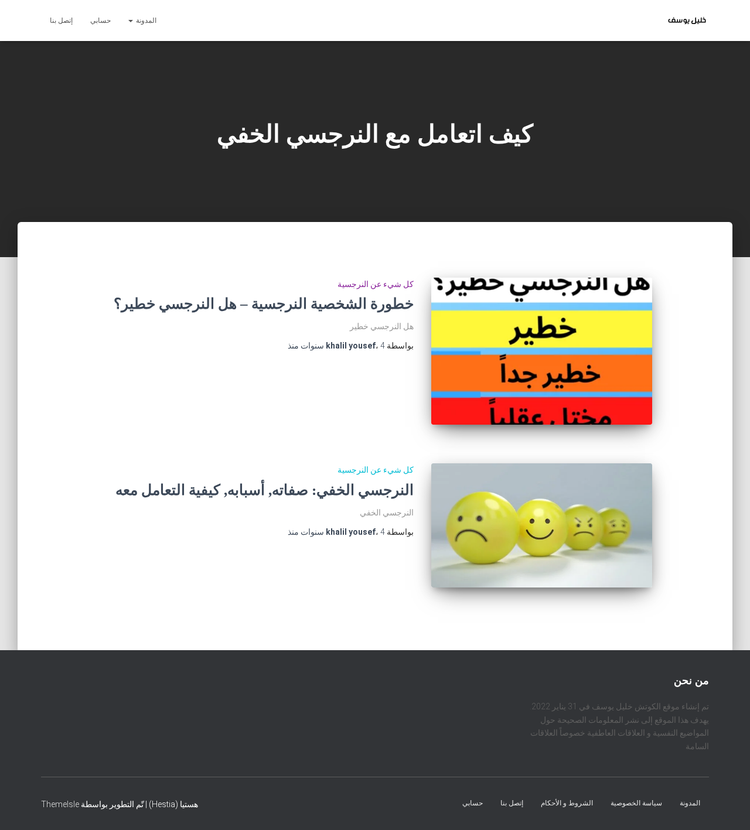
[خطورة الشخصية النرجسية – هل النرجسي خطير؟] (541, 351)
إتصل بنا (61, 20)
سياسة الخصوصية (636, 802)
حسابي (100, 20)
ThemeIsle (60, 803)
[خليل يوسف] (687, 20)
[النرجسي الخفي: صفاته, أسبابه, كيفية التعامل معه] (541, 525)
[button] (131, 20)
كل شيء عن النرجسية (376, 284)
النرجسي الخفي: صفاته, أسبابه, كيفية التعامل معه (264, 490)
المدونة (145, 20)
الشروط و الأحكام (567, 802)
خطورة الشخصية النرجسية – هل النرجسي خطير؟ (264, 304)
